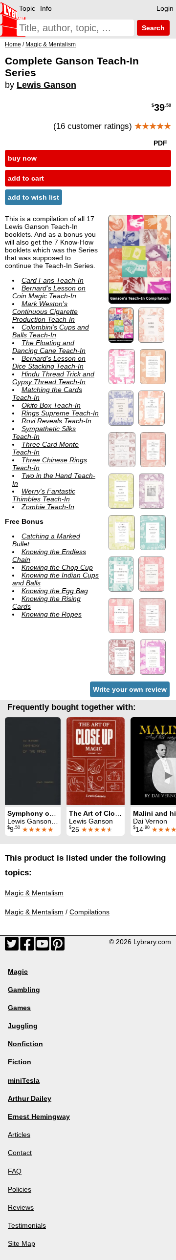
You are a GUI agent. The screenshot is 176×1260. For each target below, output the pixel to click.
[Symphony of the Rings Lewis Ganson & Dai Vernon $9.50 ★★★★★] (33, 761)
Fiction (19, 1062)
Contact (20, 1153)
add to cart (26, 178)
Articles (19, 1134)
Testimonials (27, 1225)
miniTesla (24, 1080)
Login (165, 8)
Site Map (21, 1243)
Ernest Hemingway (39, 1116)
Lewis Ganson (46, 85)
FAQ (15, 1171)
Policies (19, 1189)
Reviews (21, 1207)
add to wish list (33, 197)
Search (152, 28)
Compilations (89, 912)
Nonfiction (25, 1044)
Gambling (24, 989)
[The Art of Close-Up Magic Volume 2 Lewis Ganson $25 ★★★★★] (95, 761)
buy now (22, 158)
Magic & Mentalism (34, 893)
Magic (18, 971)
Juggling (23, 1026)
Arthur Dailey (29, 1098)
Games (19, 1008)
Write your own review (130, 689)
